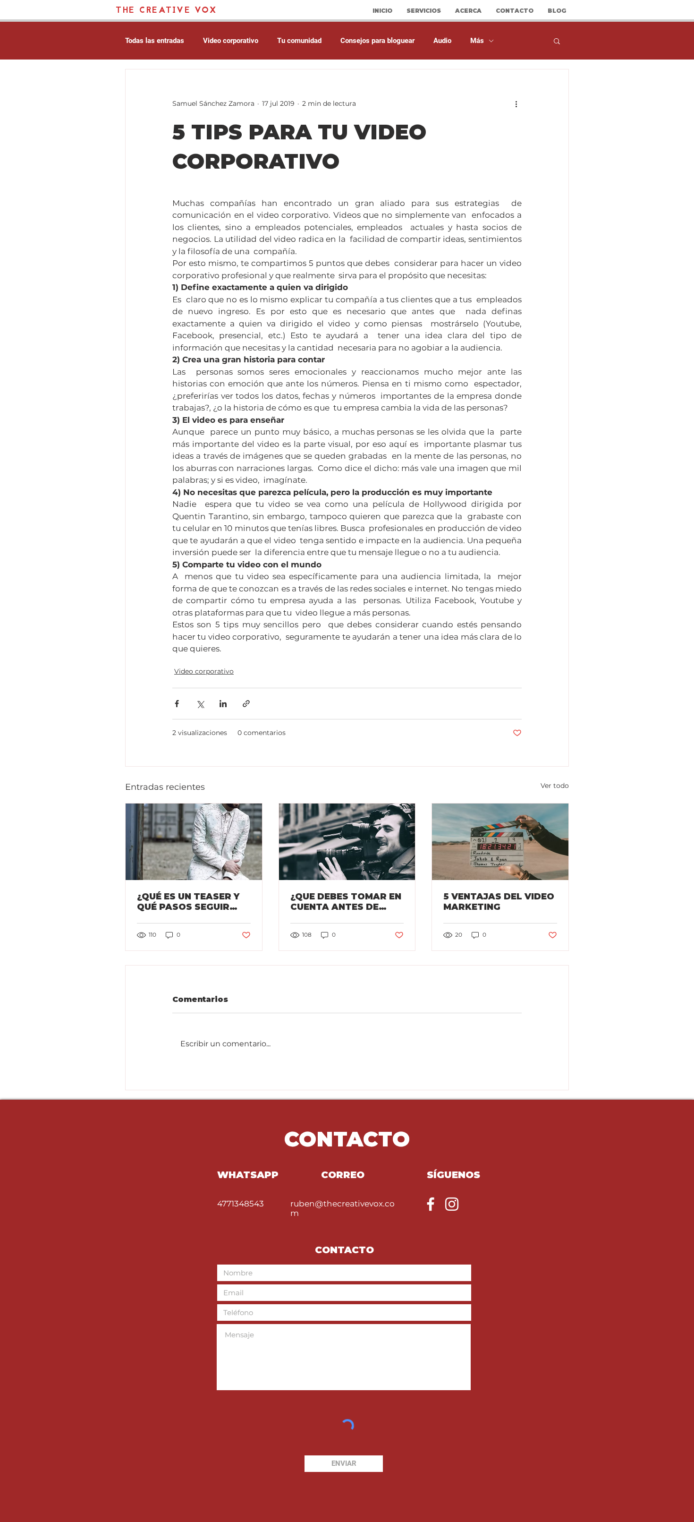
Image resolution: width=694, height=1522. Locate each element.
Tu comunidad (299, 40)
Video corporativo (230, 40)
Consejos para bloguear (377, 40)
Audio (442, 40)
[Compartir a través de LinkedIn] (223, 703)
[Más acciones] (516, 103)
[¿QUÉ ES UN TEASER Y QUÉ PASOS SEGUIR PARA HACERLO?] (194, 842)
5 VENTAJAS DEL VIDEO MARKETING (498, 901)
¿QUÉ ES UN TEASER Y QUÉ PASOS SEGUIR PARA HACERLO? (188, 901)
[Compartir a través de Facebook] (176, 703)
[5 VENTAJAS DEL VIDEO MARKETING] (500, 842)
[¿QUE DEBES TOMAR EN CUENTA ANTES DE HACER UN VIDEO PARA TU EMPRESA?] (347, 842)
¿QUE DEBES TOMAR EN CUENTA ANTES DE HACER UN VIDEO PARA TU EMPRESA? (345, 901)
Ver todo (555, 785)
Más (477, 40)
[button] (556, 40)
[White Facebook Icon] (431, 1204)
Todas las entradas (154, 40)
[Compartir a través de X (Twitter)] (199, 703)
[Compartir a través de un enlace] (246, 703)
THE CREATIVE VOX (166, 10)
